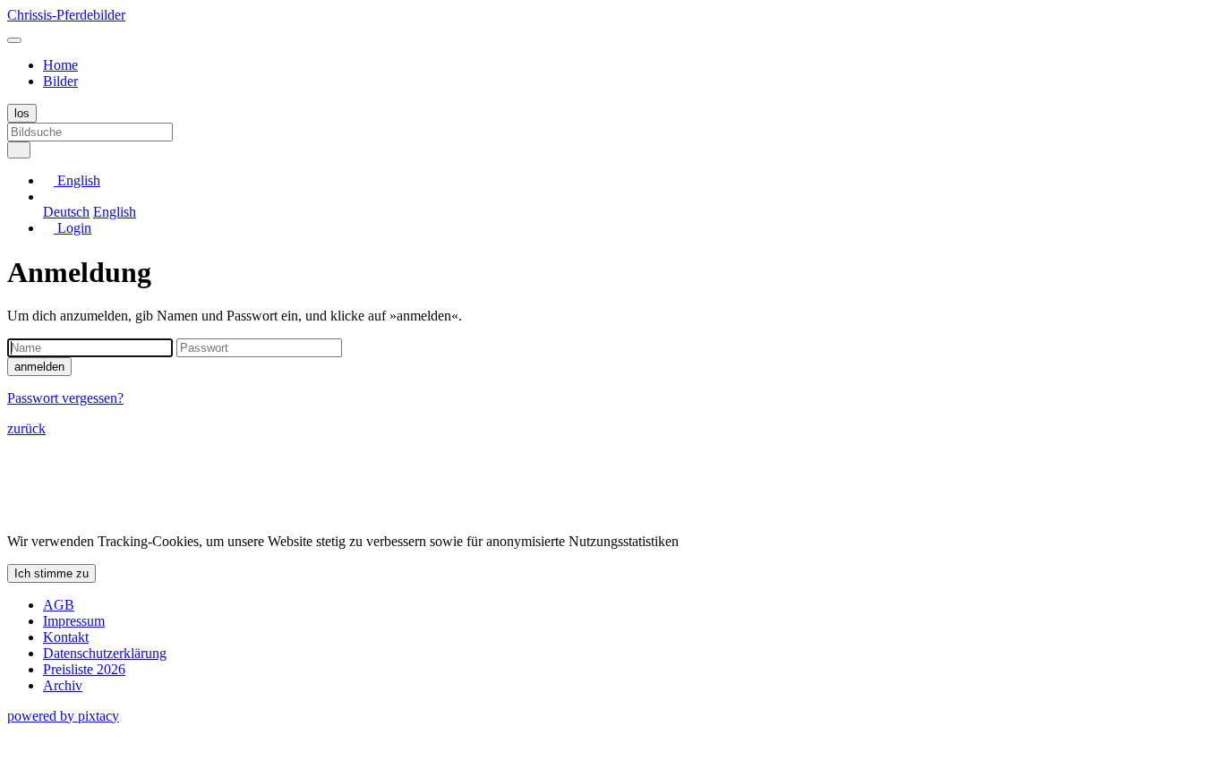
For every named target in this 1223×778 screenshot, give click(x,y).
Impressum (74, 620)
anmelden (39, 366)
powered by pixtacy (63, 715)
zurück (26, 428)
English (114, 211)
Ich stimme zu (51, 573)
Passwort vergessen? (65, 398)
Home (60, 65)
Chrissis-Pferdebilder (66, 14)
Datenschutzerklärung (105, 653)
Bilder (60, 81)
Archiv (62, 685)
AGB (58, 604)
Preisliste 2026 (84, 669)
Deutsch (66, 211)
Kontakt (66, 637)
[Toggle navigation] (14, 40)
